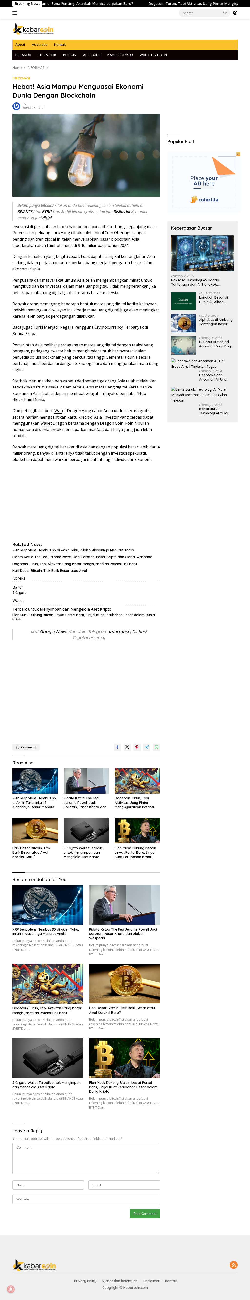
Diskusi (139, 631)
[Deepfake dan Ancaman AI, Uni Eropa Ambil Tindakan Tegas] (202, 363)
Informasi (119, 631)
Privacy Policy (85, 1281)
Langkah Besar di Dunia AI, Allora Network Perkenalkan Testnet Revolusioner (215, 299)
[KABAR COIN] (33, 28)
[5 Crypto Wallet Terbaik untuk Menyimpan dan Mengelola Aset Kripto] (86, 830)
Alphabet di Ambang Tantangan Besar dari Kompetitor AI (216, 321)
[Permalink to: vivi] (16, 106)
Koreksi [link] (19, 578)
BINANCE (24, 211)
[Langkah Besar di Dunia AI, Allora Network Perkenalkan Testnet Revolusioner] (183, 301)
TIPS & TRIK (47, 55)
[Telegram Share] (146, 747)
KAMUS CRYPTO (120, 55)
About (20, 44)
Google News (54, 631)
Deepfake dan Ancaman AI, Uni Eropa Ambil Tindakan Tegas (212, 377)
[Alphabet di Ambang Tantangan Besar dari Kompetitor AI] (183, 323)
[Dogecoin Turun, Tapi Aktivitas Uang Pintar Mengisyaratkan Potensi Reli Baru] (137, 780)
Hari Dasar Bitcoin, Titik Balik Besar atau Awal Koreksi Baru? (31, 852)
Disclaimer (151, 1281)
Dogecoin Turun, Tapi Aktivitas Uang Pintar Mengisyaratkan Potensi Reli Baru (74, 564)
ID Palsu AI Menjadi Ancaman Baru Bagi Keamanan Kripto (215, 344)
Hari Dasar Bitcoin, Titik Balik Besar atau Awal (49, 570)
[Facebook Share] (117, 747)
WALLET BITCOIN (153, 55)
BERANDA (23, 55)
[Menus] (15, 13)
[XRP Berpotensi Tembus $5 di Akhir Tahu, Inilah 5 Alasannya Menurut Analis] (35, 780)
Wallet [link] (60, 410)
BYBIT (47, 211)
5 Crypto (19, 592)
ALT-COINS (92, 55)
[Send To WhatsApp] (156, 747)
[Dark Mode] (235, 13)
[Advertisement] (86, 502)
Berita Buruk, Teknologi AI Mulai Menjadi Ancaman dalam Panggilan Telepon (213, 411)
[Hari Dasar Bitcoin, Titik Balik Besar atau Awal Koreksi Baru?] (35, 830)
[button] (225, 13)
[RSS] (234, 1265)
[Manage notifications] (11, 1289)
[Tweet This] (127, 747)
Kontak (60, 44)
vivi (25, 104)
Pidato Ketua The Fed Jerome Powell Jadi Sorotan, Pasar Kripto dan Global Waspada (82, 557)
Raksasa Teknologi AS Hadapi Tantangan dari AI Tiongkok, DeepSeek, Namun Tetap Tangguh (199, 282)
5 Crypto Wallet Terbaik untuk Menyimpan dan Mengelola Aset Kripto (83, 852)
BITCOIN (69, 55)
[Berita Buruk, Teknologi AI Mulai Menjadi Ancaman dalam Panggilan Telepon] (202, 395)
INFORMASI (21, 78)
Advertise (39, 44)
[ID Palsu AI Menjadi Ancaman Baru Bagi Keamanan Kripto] (183, 345)
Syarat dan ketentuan (119, 1281)
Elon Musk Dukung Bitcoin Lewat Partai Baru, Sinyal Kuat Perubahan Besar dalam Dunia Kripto (83, 617)
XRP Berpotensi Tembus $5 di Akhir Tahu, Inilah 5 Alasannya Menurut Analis (73, 550)
